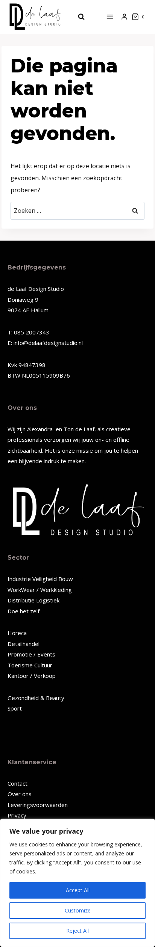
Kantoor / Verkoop (32, 675)
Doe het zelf (24, 611)
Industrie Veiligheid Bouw (40, 579)
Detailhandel (24, 643)
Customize (78, 910)
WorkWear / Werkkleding (40, 589)
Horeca (17, 633)
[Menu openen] (110, 17)
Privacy (17, 815)
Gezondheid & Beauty (36, 698)
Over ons (20, 794)
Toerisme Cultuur (30, 665)
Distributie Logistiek (33, 600)
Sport (15, 708)
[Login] (124, 17)
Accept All (78, 890)
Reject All (77, 930)
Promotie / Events (31, 654)
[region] (77, 883)
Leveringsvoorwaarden (38, 804)
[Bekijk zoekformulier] (77, 17)
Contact (17, 783)
